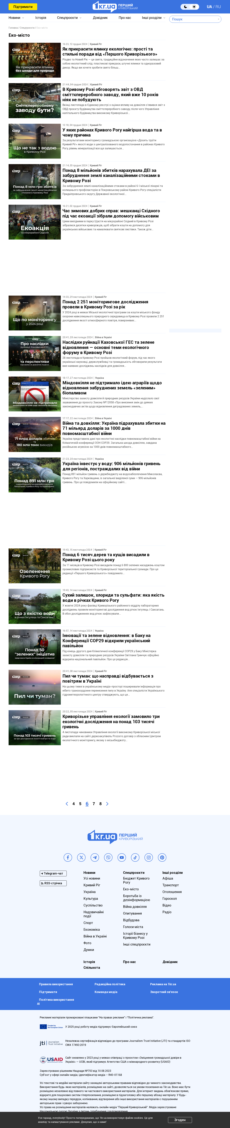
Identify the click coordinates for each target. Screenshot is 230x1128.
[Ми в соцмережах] (68, 857)
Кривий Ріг (92, 885)
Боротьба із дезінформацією (136, 898)
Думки (89, 950)
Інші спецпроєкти (136, 944)
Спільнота (92, 968)
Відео (166, 905)
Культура (91, 899)
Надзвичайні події (94, 914)
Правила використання (56, 984)
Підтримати (22, 7)
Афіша (167, 878)
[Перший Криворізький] (115, 7)
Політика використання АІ (55, 1001)
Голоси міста (133, 927)
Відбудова (131, 920)
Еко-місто (131, 889)
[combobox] (193, 19)
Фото (87, 943)
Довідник (100, 18)
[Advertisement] (87, 269)
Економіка (92, 930)
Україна (90, 892)
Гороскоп (169, 899)
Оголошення (172, 892)
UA (209, 6)
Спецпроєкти (67, 18)
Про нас (125, 18)
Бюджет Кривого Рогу (136, 880)
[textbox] (193, 19)
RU (218, 6)
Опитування (132, 913)
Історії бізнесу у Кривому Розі (135, 936)
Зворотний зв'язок (164, 992)
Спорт (88, 923)
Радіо (166, 912)
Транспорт (170, 885)
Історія (40, 18)
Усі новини (92, 878)
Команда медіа (106, 992)
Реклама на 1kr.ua (163, 984)
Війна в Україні (95, 936)
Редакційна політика (110, 984)
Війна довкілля (135, 907)
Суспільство (93, 905)
